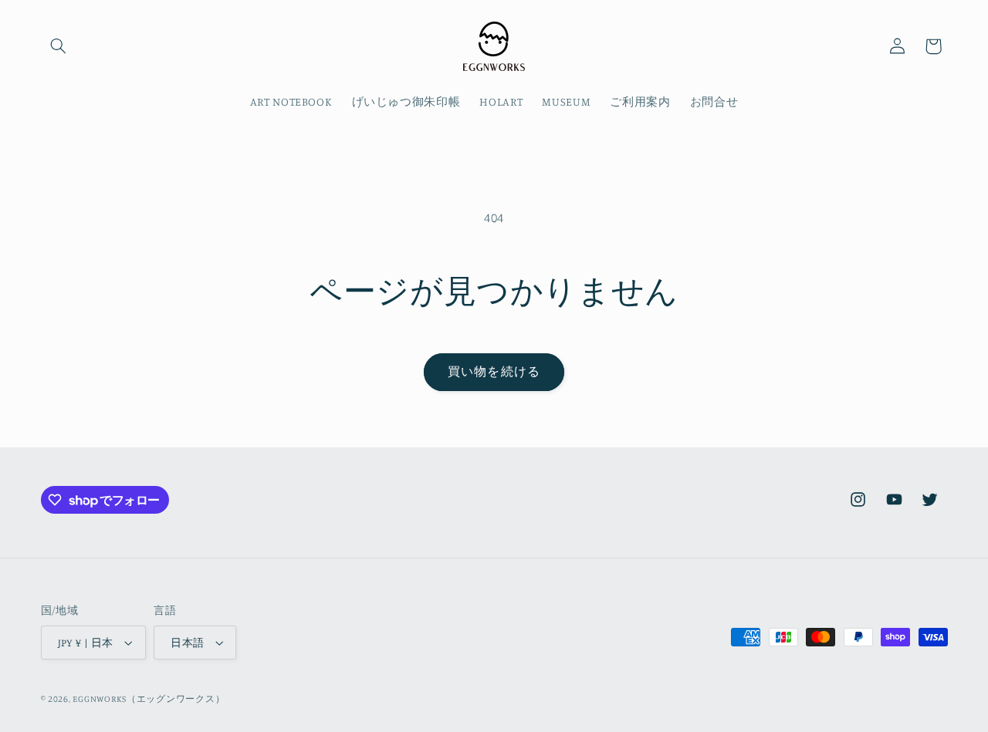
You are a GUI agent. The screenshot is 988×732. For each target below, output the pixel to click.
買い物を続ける (494, 371)
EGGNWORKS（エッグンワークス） (149, 698)
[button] (58, 46)
